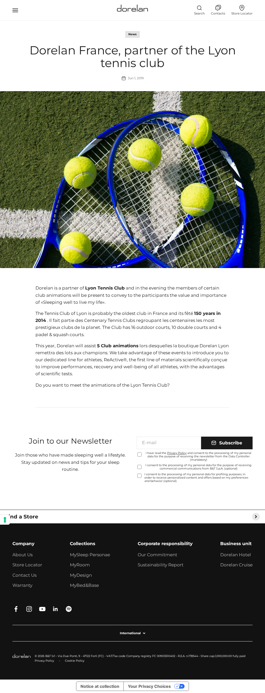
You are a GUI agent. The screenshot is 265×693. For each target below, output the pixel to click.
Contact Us (24, 575)
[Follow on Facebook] (15, 608)
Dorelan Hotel (235, 554)
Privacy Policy (177, 453)
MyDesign (81, 575)
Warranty (22, 585)
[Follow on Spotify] (68, 608)
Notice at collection (99, 686)
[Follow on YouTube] (42, 608)
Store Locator (27, 564)
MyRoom (80, 564)
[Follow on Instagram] (29, 608)
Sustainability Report (160, 564)
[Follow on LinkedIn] (55, 608)
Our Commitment (157, 554)
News (132, 34)
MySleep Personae (90, 554)
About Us (22, 554)
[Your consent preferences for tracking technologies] (5, 520)
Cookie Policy (74, 660)
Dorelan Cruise (236, 564)
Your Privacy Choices (149, 686)
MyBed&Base (84, 585)
